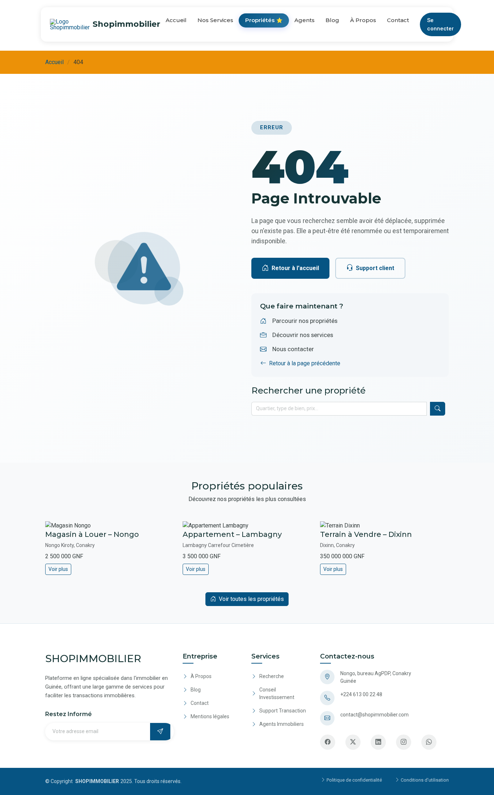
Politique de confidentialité (353, 780)
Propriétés (263, 20)
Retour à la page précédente (304, 363)
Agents (304, 20)
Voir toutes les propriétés (251, 599)
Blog (332, 20)
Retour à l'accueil (295, 268)
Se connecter (440, 24)
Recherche (271, 676)
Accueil (176, 20)
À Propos (363, 20)
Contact (398, 20)
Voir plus (58, 569)
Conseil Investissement (276, 693)
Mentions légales (210, 716)
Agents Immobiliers (281, 724)
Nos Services (215, 20)
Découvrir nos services (302, 334)
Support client (375, 268)
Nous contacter (293, 349)
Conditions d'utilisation (424, 780)
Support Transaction (282, 711)
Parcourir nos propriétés (304, 320)
